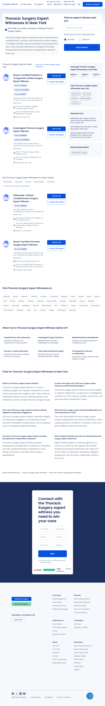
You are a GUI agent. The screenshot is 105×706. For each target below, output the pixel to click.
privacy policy (46, 562)
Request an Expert (92, 4)
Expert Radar (56, 602)
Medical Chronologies (60, 609)
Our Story (55, 646)
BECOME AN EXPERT (53, 2)
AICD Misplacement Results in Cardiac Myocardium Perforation (84, 128)
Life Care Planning (80, 612)
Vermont (28, 182)
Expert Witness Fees (81, 649)
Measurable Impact (59, 663)
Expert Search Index (81, 653)
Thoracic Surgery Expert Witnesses (34, 473)
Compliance (48, 697)
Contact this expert (56, 82)
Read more (10, 53)
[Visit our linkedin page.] (20, 693)
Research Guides (80, 606)
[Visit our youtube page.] (24, 693)
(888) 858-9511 (69, 2)
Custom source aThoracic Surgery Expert (16, 186)
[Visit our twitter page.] (16, 693)
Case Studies (78, 666)
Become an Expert (21, 604)
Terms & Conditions (64, 697)
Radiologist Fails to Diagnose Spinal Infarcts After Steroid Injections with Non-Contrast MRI (83, 120)
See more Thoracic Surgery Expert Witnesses (48, 66)
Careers (55, 656)
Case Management (59, 599)
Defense (86, 39)
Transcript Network (59, 606)
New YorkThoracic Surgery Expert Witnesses (65, 473)
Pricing (54, 631)
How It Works (57, 624)
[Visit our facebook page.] (13, 693)
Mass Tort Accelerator (82, 609)
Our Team (56, 649)
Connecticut (51, 182)
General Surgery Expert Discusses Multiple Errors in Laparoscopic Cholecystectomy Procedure (82, 135)
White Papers (78, 659)
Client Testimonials (59, 659)
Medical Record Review (82, 602)
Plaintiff (71, 39)
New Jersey (18, 182)
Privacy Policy (36, 697)
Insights (76, 670)
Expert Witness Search (82, 599)
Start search (82, 47)
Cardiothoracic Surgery (79, 153)
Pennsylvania (8, 182)
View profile (56, 76)
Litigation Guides (80, 656)
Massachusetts (39, 182)
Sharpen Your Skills (80, 627)
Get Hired (77, 624)
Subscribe (18, 620)
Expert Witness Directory (11, 473)
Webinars (77, 663)
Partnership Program (59, 627)
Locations (55, 653)
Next (52, 553)
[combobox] (56, 545)
